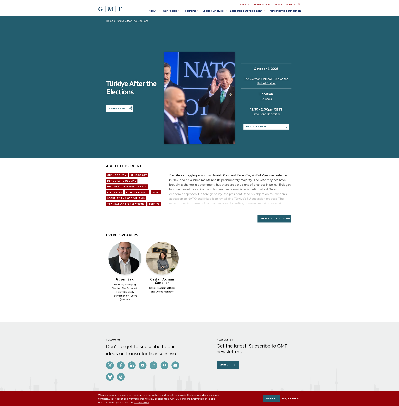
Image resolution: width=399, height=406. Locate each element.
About (152, 10)
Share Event (118, 108)
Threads (121, 377)
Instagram (153, 365)
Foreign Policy (137, 192)
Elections (114, 192)
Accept (271, 398)
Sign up (225, 364)
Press (278, 4)
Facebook (121, 365)
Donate (290, 4)
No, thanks (290, 398)
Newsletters (262, 4)
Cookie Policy (141, 402)
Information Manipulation (126, 186)
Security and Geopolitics (126, 198)
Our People (170, 10)
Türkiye (154, 204)
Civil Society (116, 175)
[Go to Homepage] (110, 9)
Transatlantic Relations (126, 204)
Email (175, 365)
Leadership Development (246, 10)
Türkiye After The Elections (132, 20)
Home (109, 20)
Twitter (110, 365)
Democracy (138, 175)
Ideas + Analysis (213, 10)
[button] (299, 4)
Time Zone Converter (266, 114)
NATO (155, 192)
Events (244, 4)
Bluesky (110, 377)
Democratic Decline (121, 181)
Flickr (164, 365)
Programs (190, 10)
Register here (256, 126)
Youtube (143, 365)
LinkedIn (132, 365)
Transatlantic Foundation (284, 10)
